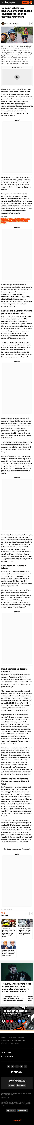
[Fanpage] (17, 1072)
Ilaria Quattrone (14, 23)
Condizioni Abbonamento (18, 1040)
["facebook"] (19, 1021)
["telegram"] (23, 1021)
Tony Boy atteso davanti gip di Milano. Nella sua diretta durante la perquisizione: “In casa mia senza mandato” (16, 988)
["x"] (15, 1021)
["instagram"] (7, 1021)
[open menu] (2, 2)
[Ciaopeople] (17, 1120)
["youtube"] (11, 1021)
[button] (31, 23)
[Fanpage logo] (10, 2)
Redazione (4, 1043)
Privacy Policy (22, 1037)
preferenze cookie (14, 1043)
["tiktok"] (3, 1021)
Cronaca (9, 909)
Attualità (3, 909)
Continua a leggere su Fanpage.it (17, 849)
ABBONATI (25, 2)
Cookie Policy (5, 1040)
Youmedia (4, 1037)
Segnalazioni (12, 1037)
